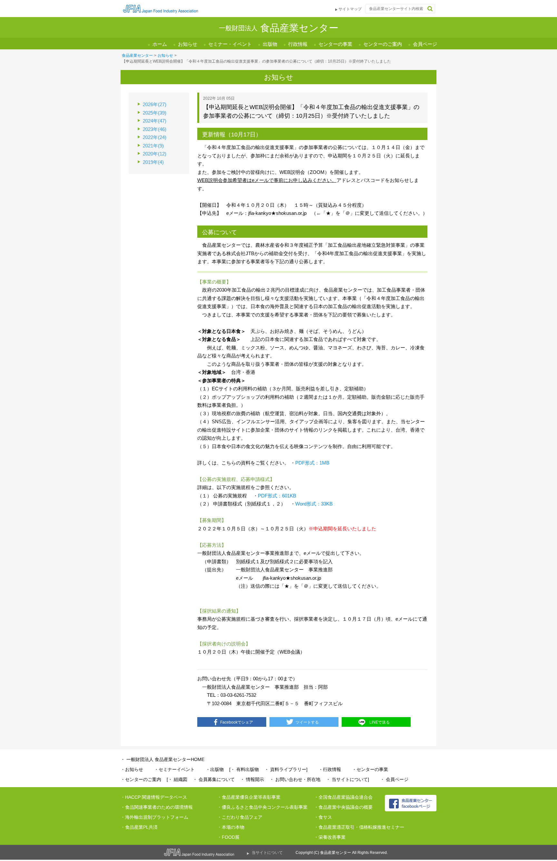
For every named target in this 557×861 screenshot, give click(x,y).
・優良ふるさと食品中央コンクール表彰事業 (262, 807)
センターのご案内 (382, 44)
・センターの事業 (370, 769)
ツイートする (307, 722)
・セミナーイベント (174, 769)
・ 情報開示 (252, 779)
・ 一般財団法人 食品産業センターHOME (162, 759)
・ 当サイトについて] (347, 779)
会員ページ (425, 44)
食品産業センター (137, 55)
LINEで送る (379, 722)
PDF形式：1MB (312, 463)
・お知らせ (132, 769)
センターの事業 (335, 44)
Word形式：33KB (314, 503)
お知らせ (187, 44)
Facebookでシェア (236, 722)
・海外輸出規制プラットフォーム (154, 817)
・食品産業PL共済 (139, 827)
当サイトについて (267, 852)
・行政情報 (329, 769)
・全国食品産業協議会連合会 (343, 797)
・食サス (323, 817)
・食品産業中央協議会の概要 (343, 807)
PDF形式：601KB (277, 495)
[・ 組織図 (177, 779)
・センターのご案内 (141, 779)
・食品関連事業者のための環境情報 (157, 807)
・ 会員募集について (214, 779)
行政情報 (298, 44)
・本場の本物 (230, 827)
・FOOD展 (228, 837)
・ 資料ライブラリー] (286, 769)
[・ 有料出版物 (244, 769)
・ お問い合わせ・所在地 (294, 779)
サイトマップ (350, 9)
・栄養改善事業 (330, 837)
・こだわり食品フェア (239, 817)
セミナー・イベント (230, 44)
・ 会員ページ (394, 779)
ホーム (159, 44)
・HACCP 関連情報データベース (154, 797)
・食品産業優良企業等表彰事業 (248, 797)
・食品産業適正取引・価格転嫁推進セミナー (359, 827)
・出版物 (215, 769)
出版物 (270, 44)
